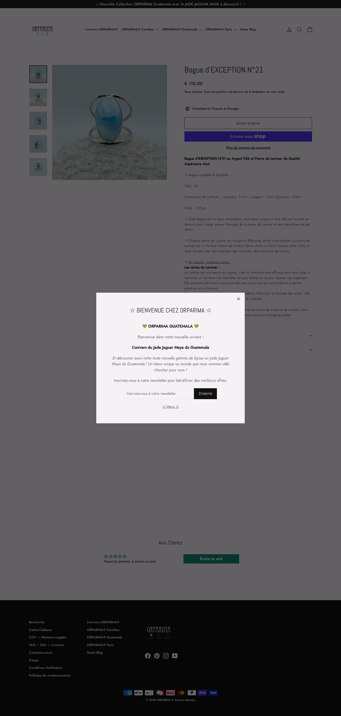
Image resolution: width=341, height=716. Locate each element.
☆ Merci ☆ (170, 406)
